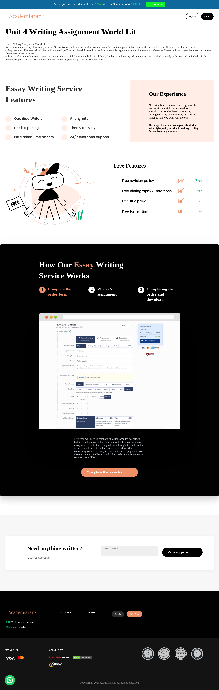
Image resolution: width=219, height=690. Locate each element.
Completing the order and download (160, 294)
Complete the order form (59, 291)
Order (207, 16)
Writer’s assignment (107, 291)
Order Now (134, 614)
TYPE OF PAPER (111, 549)
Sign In (192, 16)
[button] (10, 680)
